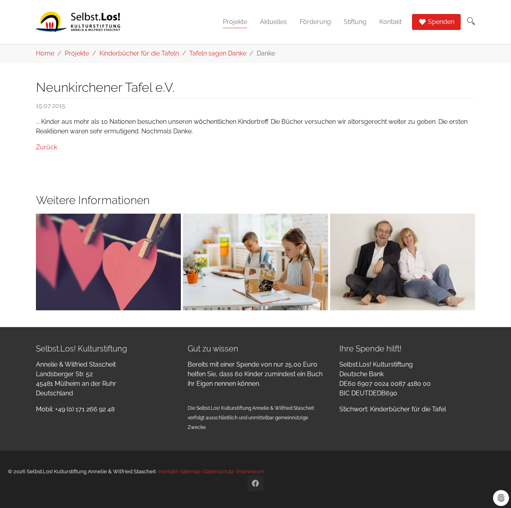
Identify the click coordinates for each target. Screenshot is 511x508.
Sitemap (190, 471)
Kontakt (168, 471)
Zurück (46, 147)
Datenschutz (219, 471)
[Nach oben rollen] (493, 490)
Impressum (250, 471)
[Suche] (471, 21)
